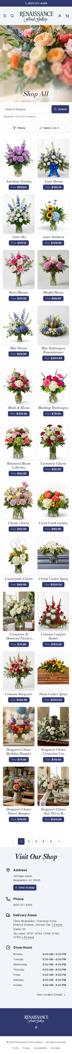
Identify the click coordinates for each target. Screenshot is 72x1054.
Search (62, 109)
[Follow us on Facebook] (36, 1027)
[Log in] (59, 16)
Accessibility (40, 1048)
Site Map (55, 1048)
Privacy (26, 1048)
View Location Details (49, 994)
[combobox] (53, 128)
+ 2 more (57, 924)
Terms (15, 1048)
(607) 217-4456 (37, 3)
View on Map (26, 887)
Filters (21, 128)
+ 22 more (28, 937)
